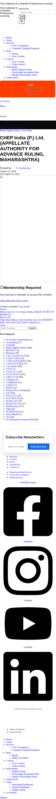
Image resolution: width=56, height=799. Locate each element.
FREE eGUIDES (20, 758)
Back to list (5, 317)
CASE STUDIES (14, 363)
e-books (9, 385)
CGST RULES (13, 374)
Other (8, 409)
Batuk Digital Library (22, 69)
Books (15, 53)
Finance (9, 387)
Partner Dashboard (21, 787)
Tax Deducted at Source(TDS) (20, 419)
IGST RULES (13, 398)
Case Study (26, 130)
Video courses (18, 64)
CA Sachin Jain (23, 168)
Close (2, 325)
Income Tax (11, 401)
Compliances (12, 382)
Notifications (12, 406)
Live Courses (18, 61)
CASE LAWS (13, 358)
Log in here (24, 306)
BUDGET (11, 350)
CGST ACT (12, 371)
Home (3, 128)
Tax (8, 417)
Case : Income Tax (15, 355)
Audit (8, 345)
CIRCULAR (12, 377)
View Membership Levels (14, 300)
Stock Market (12, 414)
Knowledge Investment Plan (25, 72)
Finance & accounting (16, 390)
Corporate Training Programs (25, 48)
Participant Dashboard (22, 784)
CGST (9, 369)
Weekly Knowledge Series (24, 75)
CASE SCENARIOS (16, 361)
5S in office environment (17, 339)
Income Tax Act (13, 403)
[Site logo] (17, 32)
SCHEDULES (13, 411)
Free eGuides (18, 56)
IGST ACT (11, 395)
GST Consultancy (20, 45)
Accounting (11, 342)
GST (8, 393)
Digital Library (19, 771)
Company (10, 379)
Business (10, 353)
